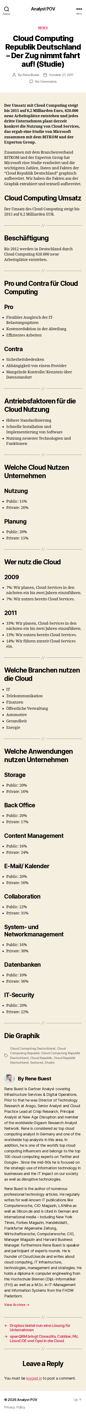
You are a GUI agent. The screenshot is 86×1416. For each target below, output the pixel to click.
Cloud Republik (41, 1058)
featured (36, 1062)
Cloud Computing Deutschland (32, 1048)
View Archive (16, 1305)
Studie (49, 1062)
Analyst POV (43, 9)
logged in (34, 1378)
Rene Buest (31, 75)
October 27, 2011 (61, 75)
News (43, 28)
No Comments (45, 81)
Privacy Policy (14, 1407)
